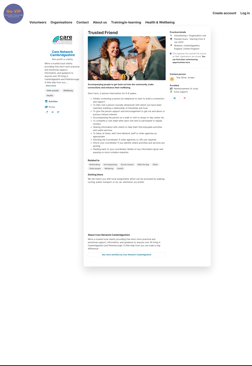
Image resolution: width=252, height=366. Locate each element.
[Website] (47, 112)
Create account (224, 13)
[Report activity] (185, 98)
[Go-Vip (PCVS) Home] (13, 13)
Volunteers (37, 22)
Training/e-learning (126, 22)
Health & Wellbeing (160, 22)
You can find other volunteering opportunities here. (188, 59)
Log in (245, 13)
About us (100, 22)
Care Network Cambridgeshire (62, 53)
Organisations (61, 22)
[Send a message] (52, 112)
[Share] (174, 98)
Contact (82, 22)
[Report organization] (58, 112)
